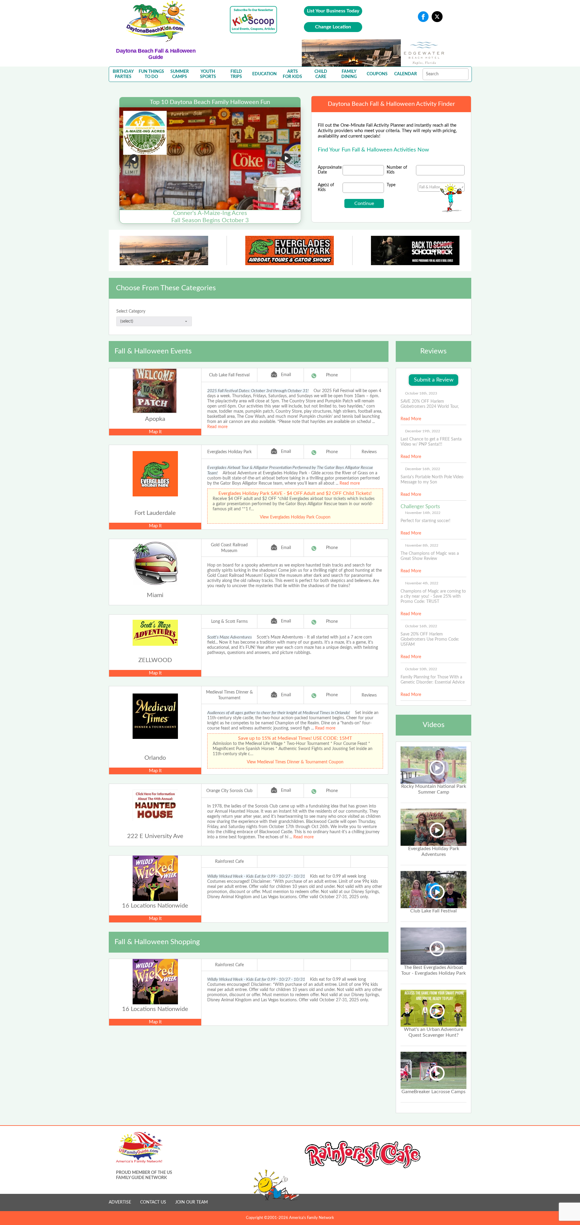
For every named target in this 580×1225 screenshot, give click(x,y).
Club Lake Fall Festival (229, 375)
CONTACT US (153, 1202)
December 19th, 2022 (422, 431)
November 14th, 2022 (422, 513)
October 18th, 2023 (421, 393)
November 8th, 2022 (421, 545)
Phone (332, 375)
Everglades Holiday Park (229, 452)
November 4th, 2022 (421, 583)
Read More (411, 419)
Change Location (333, 26)
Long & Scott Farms (229, 621)
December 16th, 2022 (422, 469)
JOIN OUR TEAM (191, 1202)
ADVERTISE (120, 1202)
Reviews (369, 452)
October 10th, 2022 (421, 669)
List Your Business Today (333, 10)
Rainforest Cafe (229, 861)
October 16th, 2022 (421, 626)
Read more (217, 427)
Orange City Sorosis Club (229, 791)
